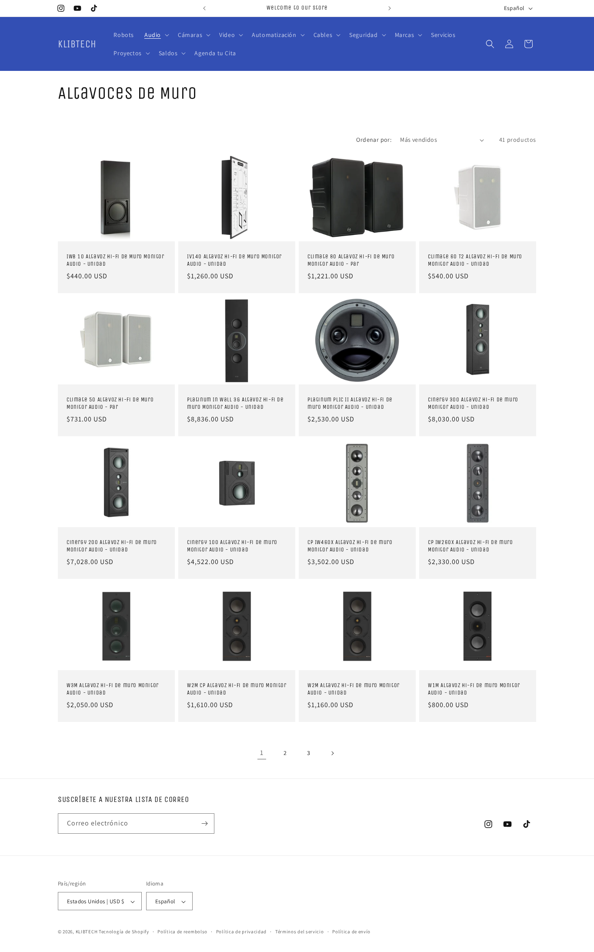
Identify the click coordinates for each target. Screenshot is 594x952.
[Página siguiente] (332, 753)
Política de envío (351, 932)
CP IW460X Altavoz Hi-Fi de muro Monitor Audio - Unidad (350, 546)
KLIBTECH (87, 932)
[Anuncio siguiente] (389, 8)
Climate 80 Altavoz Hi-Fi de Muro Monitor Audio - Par (350, 260)
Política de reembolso (182, 932)
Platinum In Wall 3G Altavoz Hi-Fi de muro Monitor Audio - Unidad (235, 403)
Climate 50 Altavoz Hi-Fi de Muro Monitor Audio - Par (110, 403)
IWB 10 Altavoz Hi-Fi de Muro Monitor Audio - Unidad (115, 260)
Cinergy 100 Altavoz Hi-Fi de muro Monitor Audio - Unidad (232, 546)
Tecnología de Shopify (124, 932)
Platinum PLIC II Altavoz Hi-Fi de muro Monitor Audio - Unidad (350, 403)
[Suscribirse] (204, 823)
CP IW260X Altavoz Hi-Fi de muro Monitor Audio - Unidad (470, 546)
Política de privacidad (241, 932)
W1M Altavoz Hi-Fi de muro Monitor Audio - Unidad (474, 689)
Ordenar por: (373, 140)
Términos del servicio (299, 932)
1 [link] (262, 752)
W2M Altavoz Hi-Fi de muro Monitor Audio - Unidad (353, 689)
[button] (156, 35)
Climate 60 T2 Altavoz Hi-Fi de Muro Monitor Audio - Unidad (475, 260)
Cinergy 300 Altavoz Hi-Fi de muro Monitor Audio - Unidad (473, 403)
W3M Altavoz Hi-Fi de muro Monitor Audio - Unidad (113, 689)
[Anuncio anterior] (204, 8)
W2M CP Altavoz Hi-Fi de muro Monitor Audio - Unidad (237, 689)
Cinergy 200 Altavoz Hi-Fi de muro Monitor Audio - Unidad (112, 546)
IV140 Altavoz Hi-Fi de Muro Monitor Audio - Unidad (234, 260)
